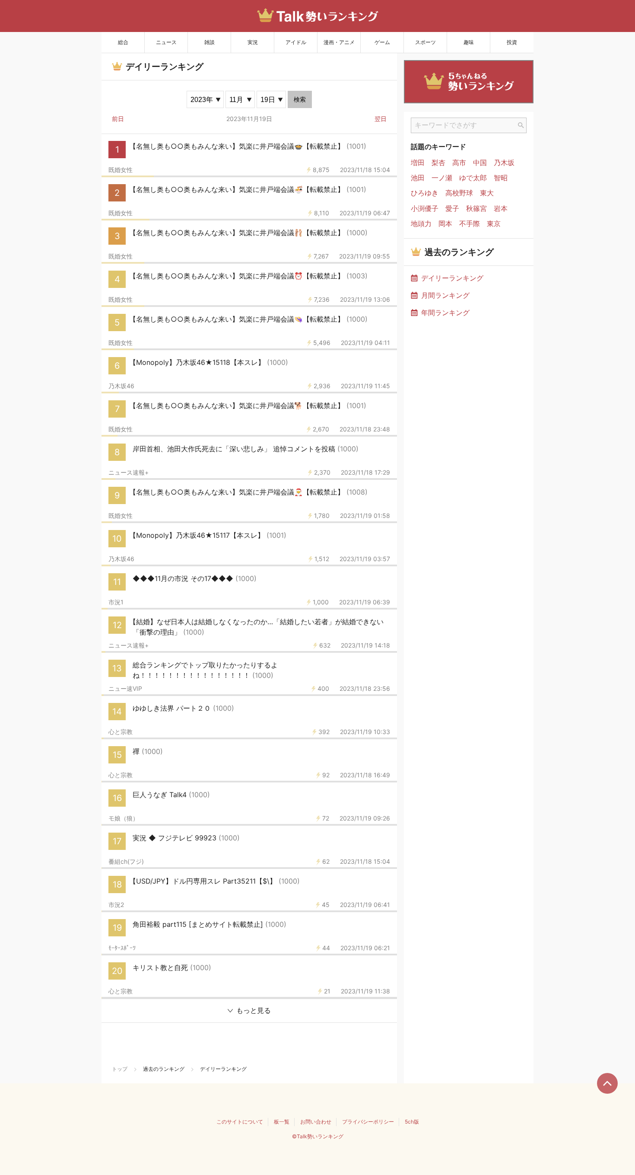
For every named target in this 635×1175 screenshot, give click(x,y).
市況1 (116, 602)
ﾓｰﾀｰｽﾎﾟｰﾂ (122, 948)
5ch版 (412, 1121)
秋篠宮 (476, 208)
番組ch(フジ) (126, 861)
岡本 (445, 224)
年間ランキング (445, 312)
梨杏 (438, 163)
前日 (118, 118)
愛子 (452, 208)
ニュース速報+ (128, 472)
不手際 (469, 224)
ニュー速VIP (125, 688)
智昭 (501, 178)
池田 (418, 178)
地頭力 (421, 224)
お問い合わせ (315, 1121)
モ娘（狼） (123, 818)
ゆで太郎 (473, 178)
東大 (487, 193)
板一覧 (281, 1121)
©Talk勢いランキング (317, 1136)
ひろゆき (424, 193)
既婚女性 (120, 169)
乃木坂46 (121, 386)
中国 (480, 163)
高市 (459, 163)
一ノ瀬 (442, 178)
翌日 (381, 118)
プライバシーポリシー (368, 1121)
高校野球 (459, 193)
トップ (119, 1069)
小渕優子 (424, 208)
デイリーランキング (452, 278)
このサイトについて (239, 1121)
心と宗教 (120, 731)
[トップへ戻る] (607, 1083)
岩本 (501, 208)
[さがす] (521, 125)
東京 (494, 224)
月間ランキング (445, 295)
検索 (300, 99)
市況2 (116, 904)
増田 (418, 163)
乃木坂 (504, 163)
